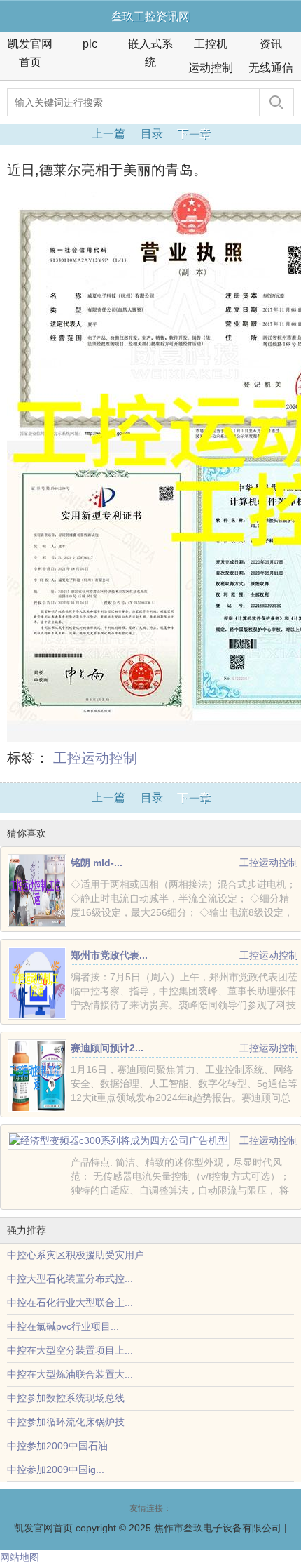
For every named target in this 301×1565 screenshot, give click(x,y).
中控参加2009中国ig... (55, 1469)
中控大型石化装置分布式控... (70, 1278)
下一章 (194, 134)
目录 (152, 134)
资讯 (271, 44)
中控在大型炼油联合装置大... (70, 1374)
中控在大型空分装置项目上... (70, 1350)
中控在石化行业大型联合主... (70, 1302)
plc (90, 44)
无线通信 (270, 68)
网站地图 (19, 1557)
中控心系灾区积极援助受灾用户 (75, 1254)
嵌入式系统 (150, 53)
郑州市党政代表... (109, 955)
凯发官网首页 (30, 53)
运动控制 (210, 68)
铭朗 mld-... (96, 862)
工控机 (210, 44)
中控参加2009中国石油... (61, 1445)
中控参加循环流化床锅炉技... (70, 1421)
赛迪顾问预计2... (107, 1047)
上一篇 (108, 134)
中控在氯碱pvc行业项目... (63, 1326)
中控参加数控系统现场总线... (70, 1398)
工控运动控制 (95, 758)
